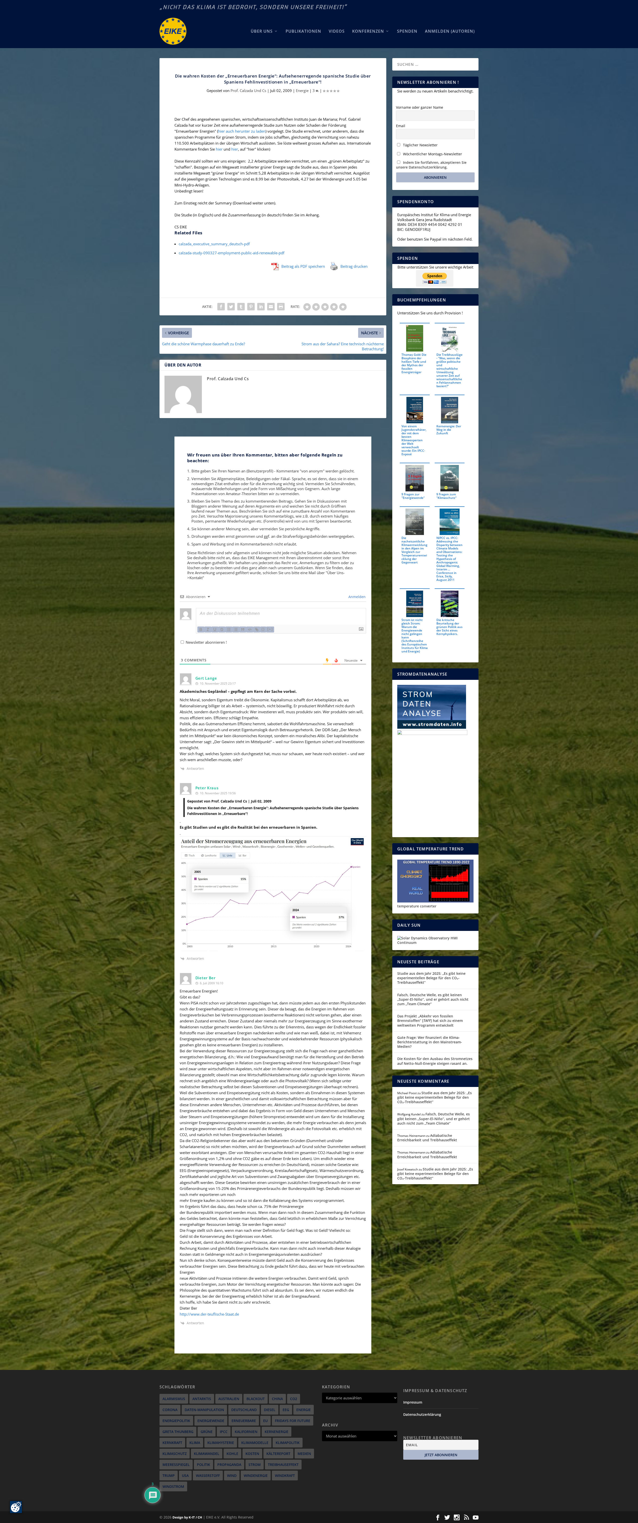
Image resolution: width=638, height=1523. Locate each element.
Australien (228, 1398)
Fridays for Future (292, 1420)
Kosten (252, 1453)
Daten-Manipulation (204, 1409)
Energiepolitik (176, 1420)
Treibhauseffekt (283, 1464)
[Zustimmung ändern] (16, 1507)
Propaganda (229, 1464)
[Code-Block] (249, 629)
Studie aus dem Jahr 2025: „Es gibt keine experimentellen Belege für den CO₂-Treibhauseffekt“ (431, 978)
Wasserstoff (208, 1475)
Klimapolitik (288, 1442)
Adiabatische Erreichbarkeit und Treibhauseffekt (427, 1137)
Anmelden (356, 596)
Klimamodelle (254, 1442)
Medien (304, 1453)
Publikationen (303, 31)
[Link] (256, 629)
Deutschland (244, 1409)
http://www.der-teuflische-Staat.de (209, 1314)
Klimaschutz (174, 1453)
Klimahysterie (220, 1442)
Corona (169, 1409)
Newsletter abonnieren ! (206, 642)
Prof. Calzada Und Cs (248, 90)
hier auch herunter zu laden (241, 131)
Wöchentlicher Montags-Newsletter (432, 154)
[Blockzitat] (242, 629)
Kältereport (278, 1453)
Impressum (412, 1402)
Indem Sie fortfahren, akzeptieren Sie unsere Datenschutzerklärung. (431, 165)
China (277, 1398)
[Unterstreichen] (214, 629)
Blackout (255, 1398)
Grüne (207, 1431)
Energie (302, 90)
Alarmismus (173, 1398)
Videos (337, 31)
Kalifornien (246, 1431)
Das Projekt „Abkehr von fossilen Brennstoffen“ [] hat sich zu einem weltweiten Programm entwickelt (430, 1020)
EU (265, 1420)
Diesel (269, 1409)
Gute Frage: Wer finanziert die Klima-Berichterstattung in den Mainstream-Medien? (429, 1042)
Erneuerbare (244, 1420)
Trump (168, 1475)
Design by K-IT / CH (187, 1517)
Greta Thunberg (177, 1431)
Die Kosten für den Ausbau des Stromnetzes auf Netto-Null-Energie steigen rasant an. (435, 1061)
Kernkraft (172, 1442)
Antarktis (201, 1398)
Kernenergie (276, 1431)
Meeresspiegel (176, 1464)
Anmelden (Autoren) (450, 31)
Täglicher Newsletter (420, 145)
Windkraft (285, 1475)
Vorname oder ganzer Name (419, 107)
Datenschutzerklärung (422, 1414)
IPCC (224, 1431)
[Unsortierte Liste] (235, 629)
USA (185, 1475)
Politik (203, 1464)
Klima (194, 1442)
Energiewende (210, 1420)
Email (400, 125)
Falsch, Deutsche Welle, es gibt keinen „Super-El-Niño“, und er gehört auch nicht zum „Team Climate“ (433, 999)
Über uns (262, 31)
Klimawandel (206, 1453)
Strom (254, 1464)
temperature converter (416, 906)
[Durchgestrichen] (221, 629)
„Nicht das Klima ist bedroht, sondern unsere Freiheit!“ (253, 7)
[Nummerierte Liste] (228, 629)
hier (220, 149)
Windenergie (256, 1475)
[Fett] (200, 629)
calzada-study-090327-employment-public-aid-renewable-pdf (231, 252)
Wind (232, 1475)
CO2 (293, 1398)
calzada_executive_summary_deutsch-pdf (214, 243)
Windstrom (173, 1486)
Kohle (232, 1453)
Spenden (407, 31)
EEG (286, 1409)
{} (263, 629)
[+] (270, 629)
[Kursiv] (207, 629)
